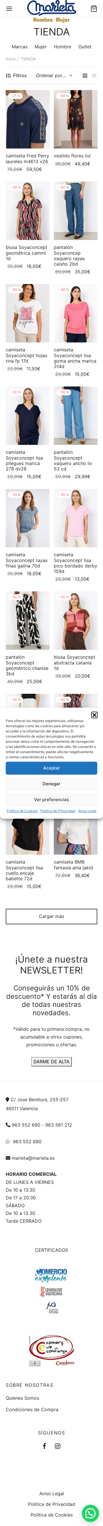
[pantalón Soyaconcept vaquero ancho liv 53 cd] (76, 415)
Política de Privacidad (57, 810)
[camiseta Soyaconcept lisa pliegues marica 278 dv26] (27, 415)
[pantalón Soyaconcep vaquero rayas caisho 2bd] (76, 211)
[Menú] (9, 8)
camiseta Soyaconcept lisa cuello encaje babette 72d (24, 870)
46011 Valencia (22, 1108)
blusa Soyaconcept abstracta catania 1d (74, 662)
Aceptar (51, 768)
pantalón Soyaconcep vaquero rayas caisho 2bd (69, 255)
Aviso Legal (87, 810)
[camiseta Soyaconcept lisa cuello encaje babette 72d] (27, 825)
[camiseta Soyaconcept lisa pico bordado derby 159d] (76, 518)
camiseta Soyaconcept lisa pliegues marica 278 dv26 (24, 460)
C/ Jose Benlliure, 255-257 (39, 1100)
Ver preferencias (51, 799)
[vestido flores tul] (76, 119)
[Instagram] (57, 1446)
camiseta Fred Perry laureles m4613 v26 (27, 158)
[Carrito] (93, 8)
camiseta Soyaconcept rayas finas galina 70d (26, 560)
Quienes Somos (22, 1398)
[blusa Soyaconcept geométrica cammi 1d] (27, 211)
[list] (94, 76)
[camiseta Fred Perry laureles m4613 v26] (27, 119)
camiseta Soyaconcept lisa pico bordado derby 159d (75, 563)
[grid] (85, 76)
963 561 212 (58, 1125)
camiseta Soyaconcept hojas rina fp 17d (26, 355)
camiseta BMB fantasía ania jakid (73, 864)
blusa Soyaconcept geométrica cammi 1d (26, 252)
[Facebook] (44, 1446)
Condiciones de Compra (32, 1410)
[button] (94, 714)
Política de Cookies (22, 810)
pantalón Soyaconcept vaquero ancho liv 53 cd (73, 460)
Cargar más (51, 916)
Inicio (10, 58)
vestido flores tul (72, 156)
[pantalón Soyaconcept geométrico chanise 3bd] (27, 620)
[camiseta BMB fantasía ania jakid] (76, 825)
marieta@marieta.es (33, 1158)
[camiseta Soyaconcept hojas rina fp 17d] (27, 313)
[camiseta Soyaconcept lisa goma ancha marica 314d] (76, 313)
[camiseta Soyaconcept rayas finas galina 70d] (27, 518)
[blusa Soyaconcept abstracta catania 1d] (76, 620)
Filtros (20, 75)
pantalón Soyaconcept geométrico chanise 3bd (27, 665)
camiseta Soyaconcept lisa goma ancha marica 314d (75, 358)
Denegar (51, 783)
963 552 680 (26, 1125)
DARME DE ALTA (51, 1061)
